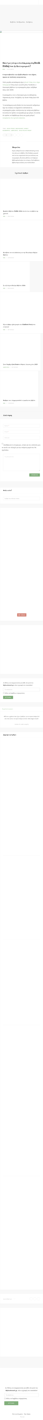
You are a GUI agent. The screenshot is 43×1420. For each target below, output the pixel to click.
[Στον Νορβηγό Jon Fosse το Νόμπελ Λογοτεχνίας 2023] (20, 347)
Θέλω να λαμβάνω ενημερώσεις (15, 693)
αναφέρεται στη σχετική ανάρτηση (14, 118)
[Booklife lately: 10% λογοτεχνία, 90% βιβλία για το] (21, 575)
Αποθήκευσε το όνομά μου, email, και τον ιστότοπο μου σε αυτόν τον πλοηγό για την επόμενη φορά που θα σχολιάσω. (21, 447)
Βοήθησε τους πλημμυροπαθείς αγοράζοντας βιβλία (19, 400)
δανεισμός (14, 130)
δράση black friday (25, 130)
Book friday (11, 128)
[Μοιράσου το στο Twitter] (18, 135)
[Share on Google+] (21, 135)
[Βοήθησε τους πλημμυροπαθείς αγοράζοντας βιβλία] (19, 384)
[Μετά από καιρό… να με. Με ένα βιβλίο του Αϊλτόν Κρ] (21, 600)
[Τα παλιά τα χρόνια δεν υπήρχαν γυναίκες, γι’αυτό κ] (21, 524)
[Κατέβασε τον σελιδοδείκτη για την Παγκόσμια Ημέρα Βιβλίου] (21, 234)
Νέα (4, 69)
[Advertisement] (21, 649)
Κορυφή (22, 1416)
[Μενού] (2, 2)
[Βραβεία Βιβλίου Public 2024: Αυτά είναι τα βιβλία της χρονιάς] (21, 193)
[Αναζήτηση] (40, 2)
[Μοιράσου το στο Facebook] (14, 135)
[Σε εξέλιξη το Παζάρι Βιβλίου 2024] (15, 271)
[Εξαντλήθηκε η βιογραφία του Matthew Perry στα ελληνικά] (21, 306)
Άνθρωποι (6, 367)
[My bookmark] (22, 15)
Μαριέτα (16, 147)
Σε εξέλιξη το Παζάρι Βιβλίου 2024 (14, 285)
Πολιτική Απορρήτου (17, 1414)
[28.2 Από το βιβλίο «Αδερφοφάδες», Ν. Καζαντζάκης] (21, 550)
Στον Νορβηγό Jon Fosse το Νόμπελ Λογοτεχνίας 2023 (20, 364)
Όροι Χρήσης (27, 1414)
